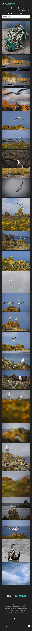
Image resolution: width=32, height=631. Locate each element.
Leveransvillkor (10, 610)
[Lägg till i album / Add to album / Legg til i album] (28, 52)
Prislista (17, 610)
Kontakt (21, 612)
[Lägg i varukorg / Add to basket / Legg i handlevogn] (25, 52)
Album (14, 8)
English (28, 10)
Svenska (24, 10)
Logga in (23, 8)
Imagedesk (9, 626)
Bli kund (28, 8)
